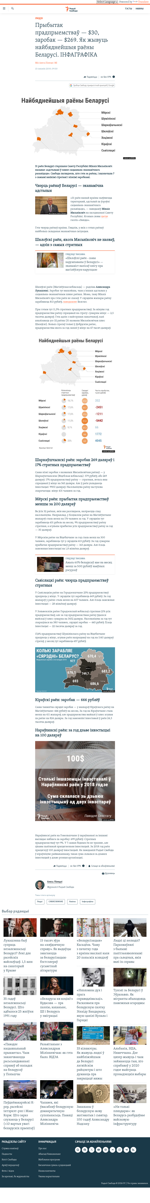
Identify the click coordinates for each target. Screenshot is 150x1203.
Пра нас (42, 1148)
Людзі (39, 18)
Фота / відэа (8, 1171)
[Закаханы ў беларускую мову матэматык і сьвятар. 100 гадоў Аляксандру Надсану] (93, 1093)
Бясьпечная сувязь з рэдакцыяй (54, 1165)
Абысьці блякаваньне (49, 1154)
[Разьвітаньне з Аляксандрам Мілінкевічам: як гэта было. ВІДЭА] (56, 1031)
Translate (143, 2)
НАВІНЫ (140, 9)
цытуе (104, 216)
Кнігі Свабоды (9, 1160)
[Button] (90, 77)
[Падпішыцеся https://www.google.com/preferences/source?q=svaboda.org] (78, 1150)
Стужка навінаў (10, 1148)
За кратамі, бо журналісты (15, 1176)
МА (37, 63)
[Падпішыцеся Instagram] (119, 1150)
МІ (55, 63)
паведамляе (70, 302)
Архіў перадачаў (10, 1165)
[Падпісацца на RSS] (133, 1150)
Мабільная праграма (49, 1160)
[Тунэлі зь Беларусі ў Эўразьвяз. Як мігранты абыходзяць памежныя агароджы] (129, 977)
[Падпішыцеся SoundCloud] (112, 1150)
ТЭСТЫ (128, 9)
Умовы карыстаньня (48, 1176)
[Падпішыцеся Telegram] (126, 1150)
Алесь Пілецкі (46, 63)
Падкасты (7, 1154)
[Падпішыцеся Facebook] (84, 1150)
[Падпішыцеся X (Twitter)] (91, 1150)
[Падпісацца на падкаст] (105, 1150)
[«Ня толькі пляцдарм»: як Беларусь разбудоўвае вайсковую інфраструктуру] (129, 1093)
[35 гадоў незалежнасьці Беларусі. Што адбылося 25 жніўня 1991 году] (20, 985)
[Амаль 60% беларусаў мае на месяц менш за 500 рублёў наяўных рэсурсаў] (50, 564)
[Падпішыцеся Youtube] (98, 1150)
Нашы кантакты (46, 1171)
